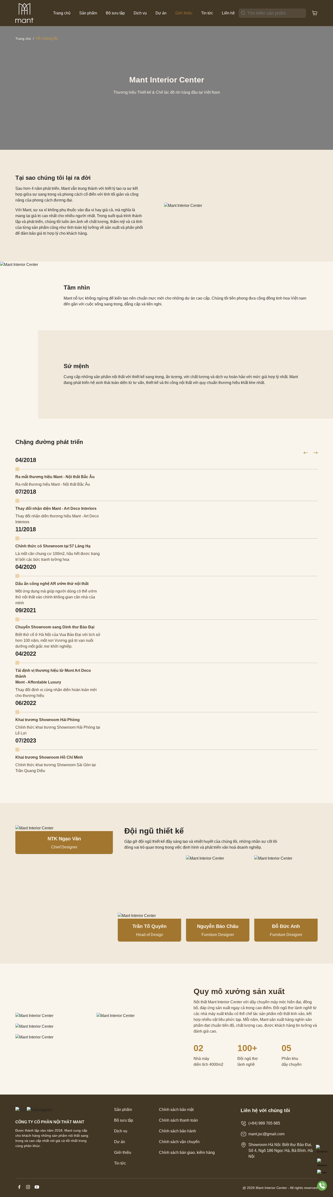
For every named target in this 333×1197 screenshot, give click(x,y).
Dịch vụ (140, 13)
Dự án (161, 13)
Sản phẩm (88, 13)
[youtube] (37, 1189)
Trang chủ (61, 13)
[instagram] (28, 1189)
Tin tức (207, 13)
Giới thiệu (183, 13)
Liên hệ (228, 13)
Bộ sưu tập (115, 13)
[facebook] (19, 1189)
